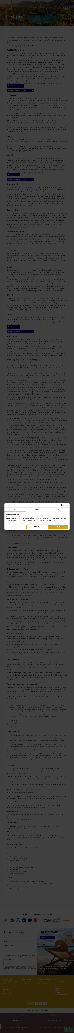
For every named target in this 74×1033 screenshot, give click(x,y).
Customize (36, 526)
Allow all (58, 526)
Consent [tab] (15, 509)
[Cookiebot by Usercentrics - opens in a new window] (62, 505)
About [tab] (58, 509)
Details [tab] (37, 509)
